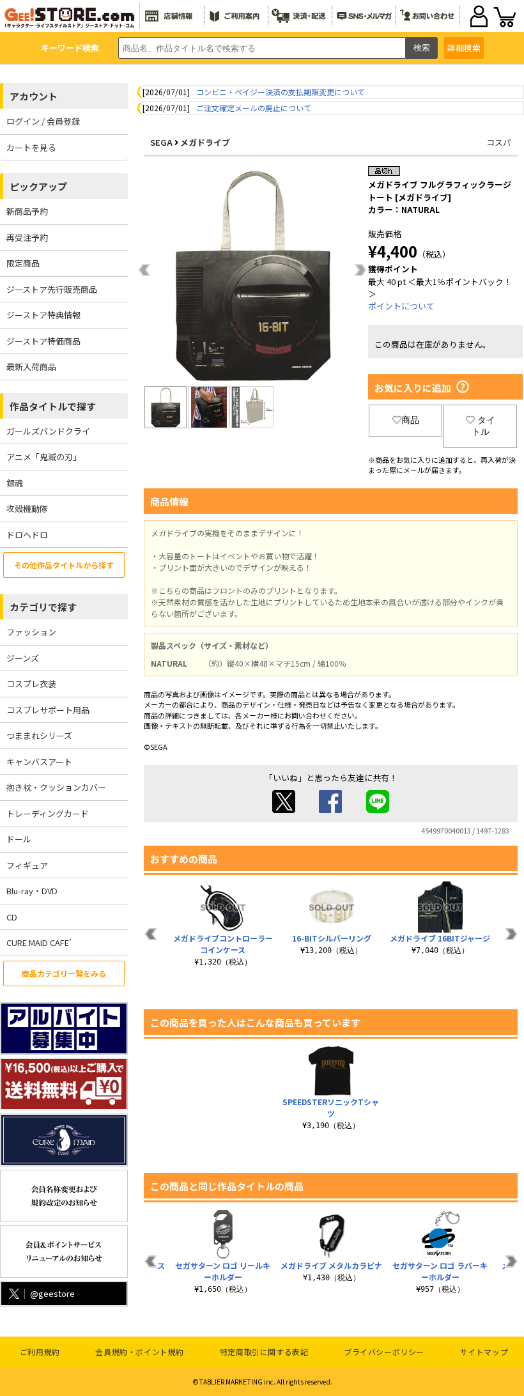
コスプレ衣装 (31, 684)
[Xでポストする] (283, 809)
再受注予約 (27, 237)
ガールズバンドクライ (48, 431)
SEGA (161, 142)
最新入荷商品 (31, 367)
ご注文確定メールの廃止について (253, 107)
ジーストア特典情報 (43, 315)
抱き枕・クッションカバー (56, 787)
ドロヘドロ (27, 535)
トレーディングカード (47, 813)
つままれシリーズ (39, 735)
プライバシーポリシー (384, 1351)
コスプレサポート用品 (47, 710)
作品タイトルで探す (53, 406)
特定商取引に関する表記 (264, 1351)
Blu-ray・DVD (32, 891)
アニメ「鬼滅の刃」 (43, 457)
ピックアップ (38, 186)
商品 (410, 420)
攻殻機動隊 (27, 508)
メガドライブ (205, 142)
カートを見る (31, 147)
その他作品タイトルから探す (64, 564)
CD (11, 917)
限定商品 (23, 263)
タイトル (483, 426)
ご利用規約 (40, 1351)
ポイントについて (401, 306)
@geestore (52, 1293)
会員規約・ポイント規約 (139, 1351)
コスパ (498, 142)
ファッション (31, 632)
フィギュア (27, 865)
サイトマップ (484, 1351)
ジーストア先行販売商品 (51, 289)
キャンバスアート (39, 762)
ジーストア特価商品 (43, 341)
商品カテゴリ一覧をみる (64, 973)
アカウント (34, 96)
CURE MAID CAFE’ (39, 942)
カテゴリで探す (43, 607)
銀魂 (14, 483)
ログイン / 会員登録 (43, 121)
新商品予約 (27, 211)
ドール (18, 839)
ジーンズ (22, 658)
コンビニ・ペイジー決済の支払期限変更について (280, 91)
